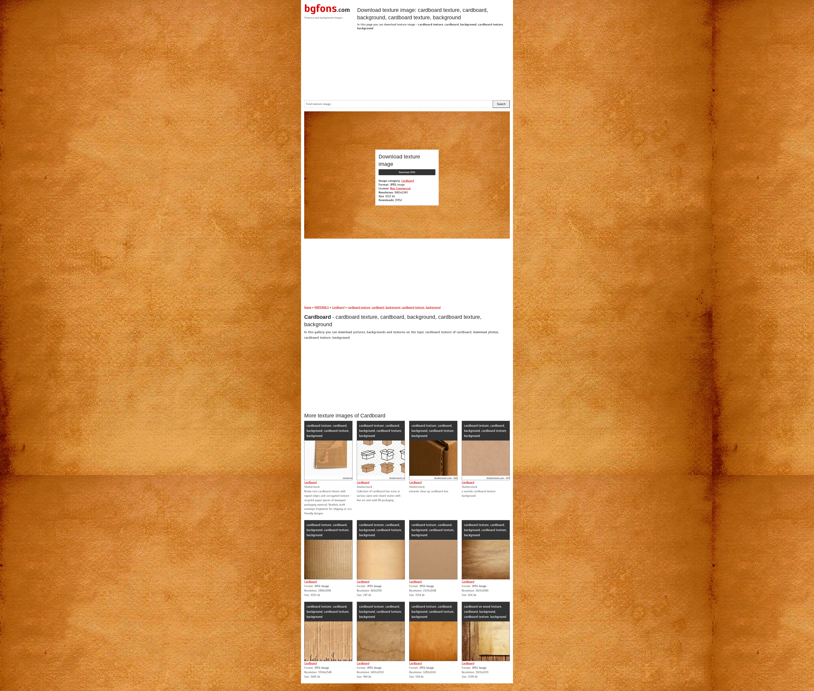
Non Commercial (400, 188)
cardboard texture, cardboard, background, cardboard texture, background (328, 431)
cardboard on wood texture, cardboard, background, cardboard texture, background (485, 612)
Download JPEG (407, 172)
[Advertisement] (433, 64)
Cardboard (407, 181)
